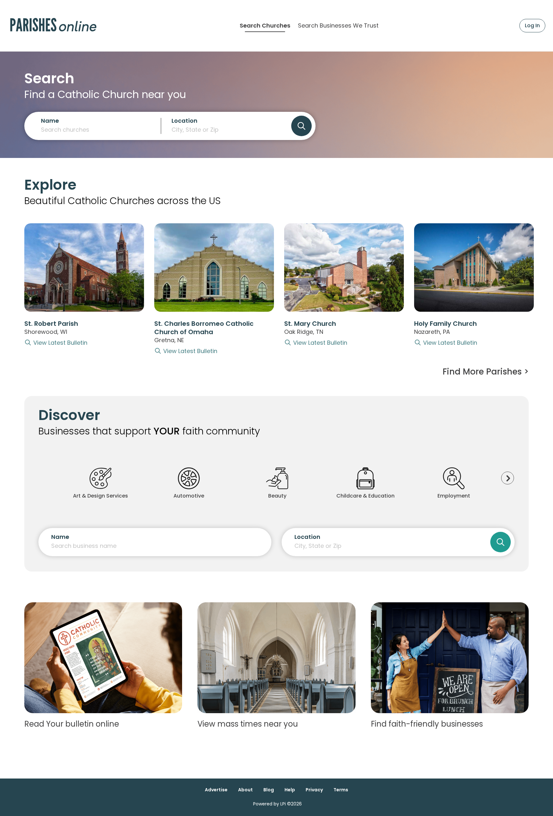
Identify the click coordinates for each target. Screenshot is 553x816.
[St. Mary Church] (344, 267)
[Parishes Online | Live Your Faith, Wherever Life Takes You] (53, 25)
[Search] (301, 126)
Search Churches (265, 25)
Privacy (314, 790)
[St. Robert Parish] (84, 267)
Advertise (216, 790)
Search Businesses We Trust (338, 25)
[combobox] (226, 128)
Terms (340, 790)
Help (290, 790)
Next (507, 478)
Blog (268, 790)
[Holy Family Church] (474, 267)
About (245, 790)
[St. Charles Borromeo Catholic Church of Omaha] (214, 267)
